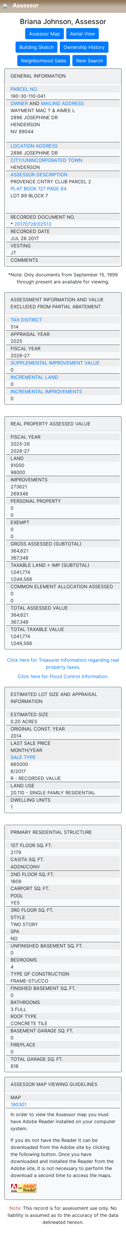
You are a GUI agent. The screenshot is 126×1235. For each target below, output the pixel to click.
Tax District (26, 320)
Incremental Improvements (46, 391)
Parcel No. (24, 89)
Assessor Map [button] (44, 34)
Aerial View (82, 34)
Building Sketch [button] (36, 47)
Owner (19, 103)
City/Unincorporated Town (46, 160)
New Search (89, 61)
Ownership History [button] (84, 47)
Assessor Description (39, 174)
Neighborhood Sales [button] (43, 61)
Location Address (34, 146)
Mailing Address (62, 103)
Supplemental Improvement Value (55, 363)
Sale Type (23, 757)
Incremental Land (34, 377)
